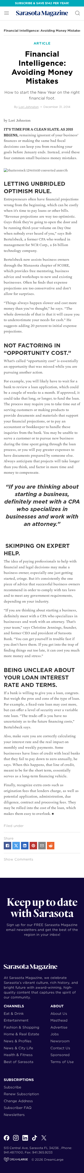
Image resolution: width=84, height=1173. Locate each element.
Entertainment (16, 1020)
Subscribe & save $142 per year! (42, 3)
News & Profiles (18, 1041)
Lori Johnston (29, 107)
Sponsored (60, 1055)
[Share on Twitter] (16, 845)
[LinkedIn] (25, 1140)
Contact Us (60, 1048)
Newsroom (60, 1041)
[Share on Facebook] (7, 845)
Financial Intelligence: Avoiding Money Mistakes (42, 30)
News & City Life (18, 1048)
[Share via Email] (42, 845)
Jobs (54, 1034)
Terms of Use (62, 1062)
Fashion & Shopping (21, 1027)
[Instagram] (16, 1140)
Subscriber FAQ (18, 1108)
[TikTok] (34, 1140)
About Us (58, 1013)
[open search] (77, 13)
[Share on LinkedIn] (24, 845)
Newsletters (14, 1115)
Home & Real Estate (21, 1034)
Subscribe (12, 1087)
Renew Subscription (21, 1094)
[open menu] (6, 13)
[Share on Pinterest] (33, 845)
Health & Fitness (18, 1055)
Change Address (18, 1101)
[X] (44, 1140)
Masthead (58, 1020)
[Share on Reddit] (50, 845)
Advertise (58, 1027)
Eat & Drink (14, 1013)
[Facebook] (6, 1140)
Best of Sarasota (18, 1062)
